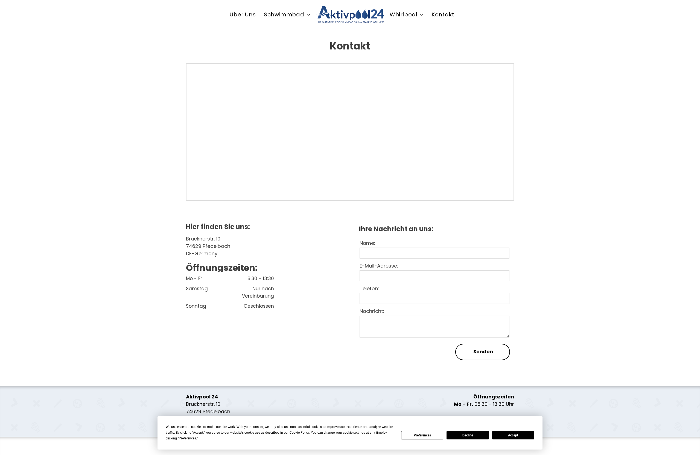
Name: (367, 243)
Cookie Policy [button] (299, 433)
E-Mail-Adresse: (379, 265)
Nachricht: (372, 311)
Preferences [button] (187, 438)
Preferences (422, 435)
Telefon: (369, 288)
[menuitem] (243, 14)
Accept (513, 435)
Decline (467, 435)
